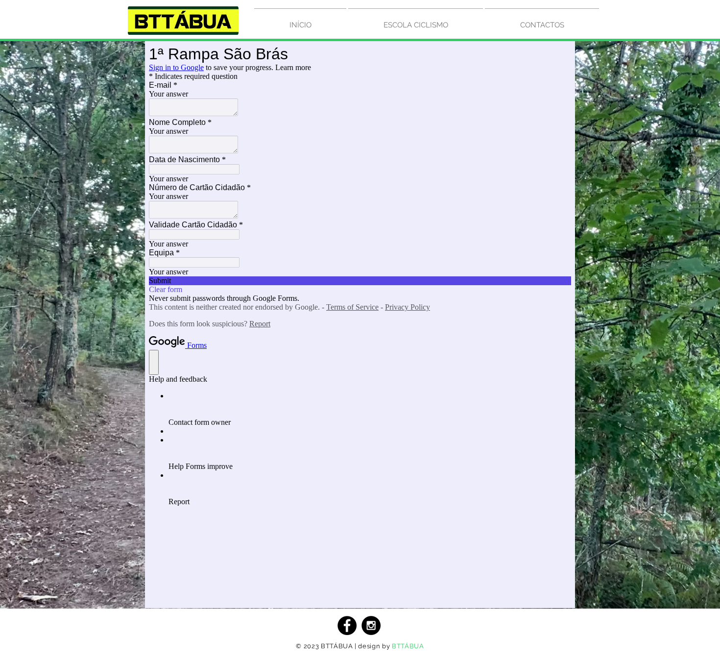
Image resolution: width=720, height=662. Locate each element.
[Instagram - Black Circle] (371, 625)
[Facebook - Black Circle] (347, 625)
